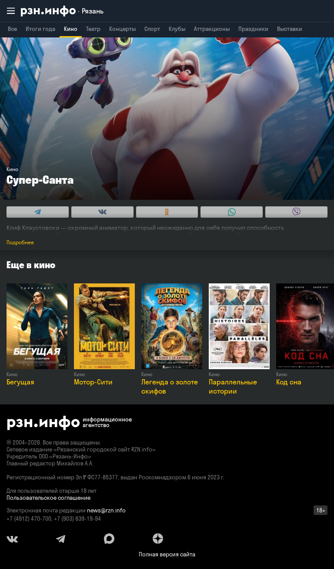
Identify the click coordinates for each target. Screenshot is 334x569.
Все (12, 28)
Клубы (177, 28)
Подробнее (20, 242)
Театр (93, 28)
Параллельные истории (233, 386)
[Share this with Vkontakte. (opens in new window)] (102, 212)
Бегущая (20, 381)
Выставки (289, 28)
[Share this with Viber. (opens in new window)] (296, 212)
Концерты (122, 28)
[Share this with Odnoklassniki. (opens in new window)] (167, 212)
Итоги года (40, 28)
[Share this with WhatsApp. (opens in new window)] (231, 212)
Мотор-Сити (93, 381)
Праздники (253, 28)
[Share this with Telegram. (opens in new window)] (38, 212)
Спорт (152, 28)
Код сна (288, 381)
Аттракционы (212, 28)
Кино (70, 28)
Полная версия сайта (167, 554)
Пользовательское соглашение (48, 497)
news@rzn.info (106, 510)
